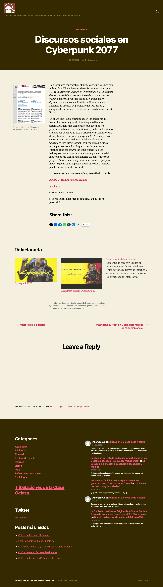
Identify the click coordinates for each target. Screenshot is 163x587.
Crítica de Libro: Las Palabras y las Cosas (40, 558)
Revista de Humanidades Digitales (68, 179)
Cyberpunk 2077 (23, 283)
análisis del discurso (60, 303)
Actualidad (21, 446)
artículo (73, 303)
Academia (54, 186)
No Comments (91, 60)
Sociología (21, 477)
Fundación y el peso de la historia (127, 442)
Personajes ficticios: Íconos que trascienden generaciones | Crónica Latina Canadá (115, 482)
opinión (97, 306)
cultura (102, 303)
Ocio (17, 469)
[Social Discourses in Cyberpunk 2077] (81, 273)
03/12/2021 (74, 60)
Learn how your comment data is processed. (70, 406)
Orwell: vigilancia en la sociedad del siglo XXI (118, 517)
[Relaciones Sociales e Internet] (127, 275)
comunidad (81, 303)
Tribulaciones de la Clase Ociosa (38, 581)
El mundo (20, 454)
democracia (72, 306)
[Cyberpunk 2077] (36, 270)
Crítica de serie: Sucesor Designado (37, 552)
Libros (18, 465)
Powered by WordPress (67, 581)
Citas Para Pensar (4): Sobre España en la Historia (45, 546)
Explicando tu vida (25, 458)
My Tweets (21, 517)
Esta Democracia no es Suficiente (36, 541)
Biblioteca (81, 30)
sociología (65, 308)
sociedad (56, 308)
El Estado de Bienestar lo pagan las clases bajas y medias (118, 464)
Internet (19, 462)
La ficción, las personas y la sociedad (118, 485)
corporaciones (92, 303)
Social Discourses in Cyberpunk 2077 (79, 290)
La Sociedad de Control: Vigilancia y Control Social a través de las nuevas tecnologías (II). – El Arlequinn (119, 513)
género (90, 306)
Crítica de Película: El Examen (34, 535)
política (103, 306)
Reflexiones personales (28, 473)
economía (82, 306)
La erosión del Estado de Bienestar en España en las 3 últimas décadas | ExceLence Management (119, 459)
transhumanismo (76, 308)
